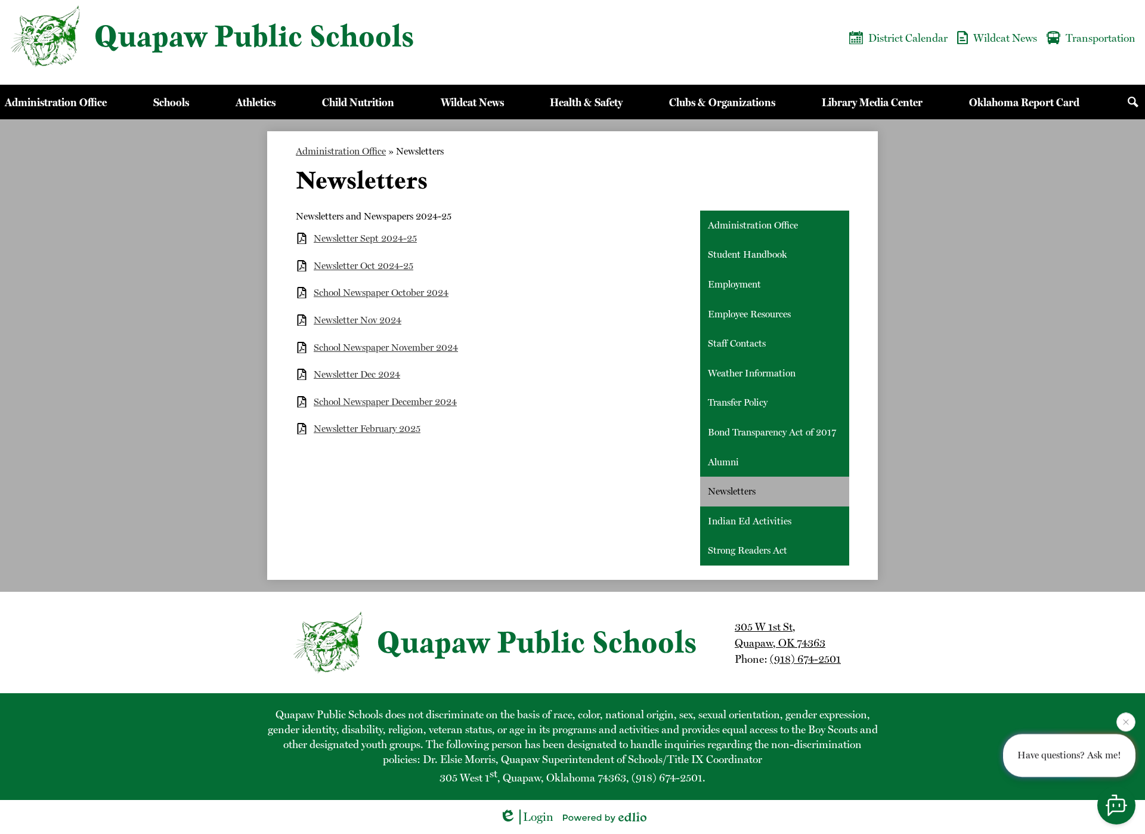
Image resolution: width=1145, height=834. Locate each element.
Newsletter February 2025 (367, 428)
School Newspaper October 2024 (381, 292)
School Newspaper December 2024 (385, 401)
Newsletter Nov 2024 (357, 320)
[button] (56, 102)
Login (538, 817)
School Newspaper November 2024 (386, 347)
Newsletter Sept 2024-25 (365, 238)
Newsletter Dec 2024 (357, 374)
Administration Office (341, 151)
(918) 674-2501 (805, 659)
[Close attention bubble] (1125, 721)
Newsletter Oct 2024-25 (363, 265)
